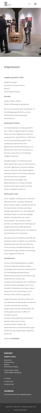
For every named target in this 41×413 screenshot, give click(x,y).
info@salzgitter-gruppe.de (13, 372)
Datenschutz (9, 384)
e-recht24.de (14, 338)
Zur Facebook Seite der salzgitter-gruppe (17, 394)
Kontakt (8, 378)
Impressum (9, 381)
